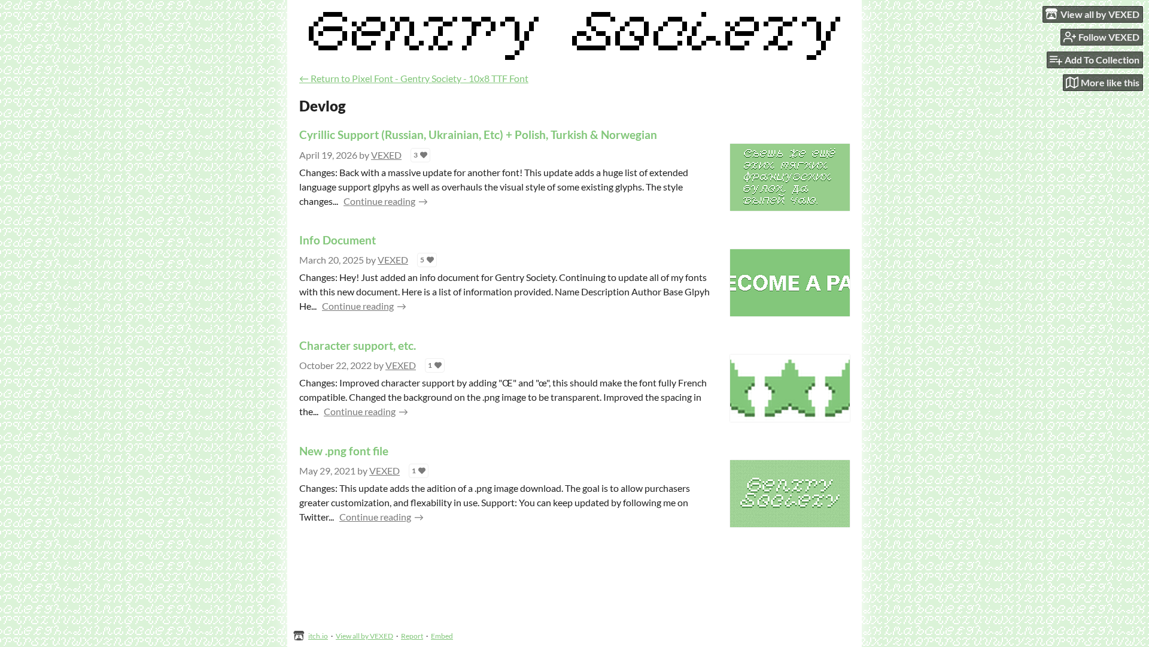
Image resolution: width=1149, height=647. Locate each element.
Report (412, 635)
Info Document (337, 240)
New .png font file (343, 451)
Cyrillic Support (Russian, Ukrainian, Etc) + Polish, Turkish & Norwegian (478, 134)
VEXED (386, 155)
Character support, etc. (357, 345)
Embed (442, 635)
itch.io (318, 635)
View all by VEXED (364, 635)
